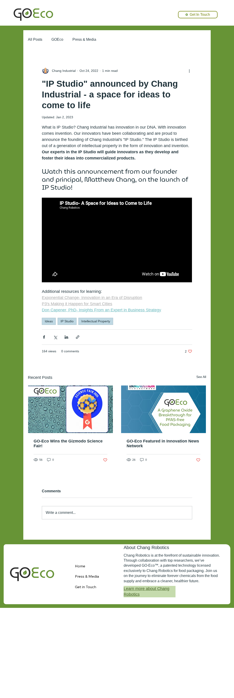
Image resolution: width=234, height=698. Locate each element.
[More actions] (189, 70)
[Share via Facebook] (44, 337)
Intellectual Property (95, 321)
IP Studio (67, 321)
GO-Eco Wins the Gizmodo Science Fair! (68, 443)
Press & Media (84, 39)
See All (201, 377)
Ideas (49, 321)
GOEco (57, 39)
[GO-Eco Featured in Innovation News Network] (163, 409)
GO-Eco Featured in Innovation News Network (163, 443)
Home (80, 566)
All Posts (35, 39)
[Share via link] (77, 337)
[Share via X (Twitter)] (55, 337)
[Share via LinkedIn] (66, 337)
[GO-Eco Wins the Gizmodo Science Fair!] (70, 409)
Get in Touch (85, 587)
